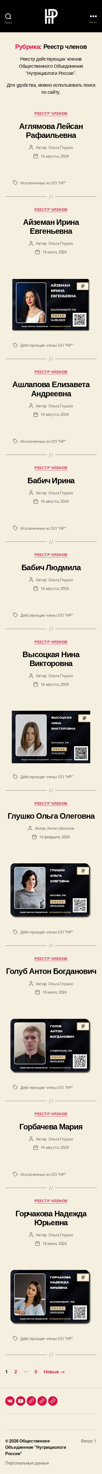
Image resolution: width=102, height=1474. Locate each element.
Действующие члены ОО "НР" (46, 345)
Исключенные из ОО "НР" (43, 182)
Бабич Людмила (51, 567)
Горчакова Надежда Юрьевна (51, 1217)
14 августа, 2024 (55, 156)
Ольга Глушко (60, 147)
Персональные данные (27, 1463)
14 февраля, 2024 (54, 836)
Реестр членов (51, 113)
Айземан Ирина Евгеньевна (51, 226)
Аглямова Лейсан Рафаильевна (51, 130)
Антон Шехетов (60, 828)
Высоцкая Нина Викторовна (51, 658)
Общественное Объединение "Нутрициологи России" (35, 1447)
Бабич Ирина (51, 480)
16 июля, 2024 (54, 252)
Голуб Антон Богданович (51, 970)
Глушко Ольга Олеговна (51, 815)
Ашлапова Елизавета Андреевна (51, 388)
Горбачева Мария (50, 1126)
